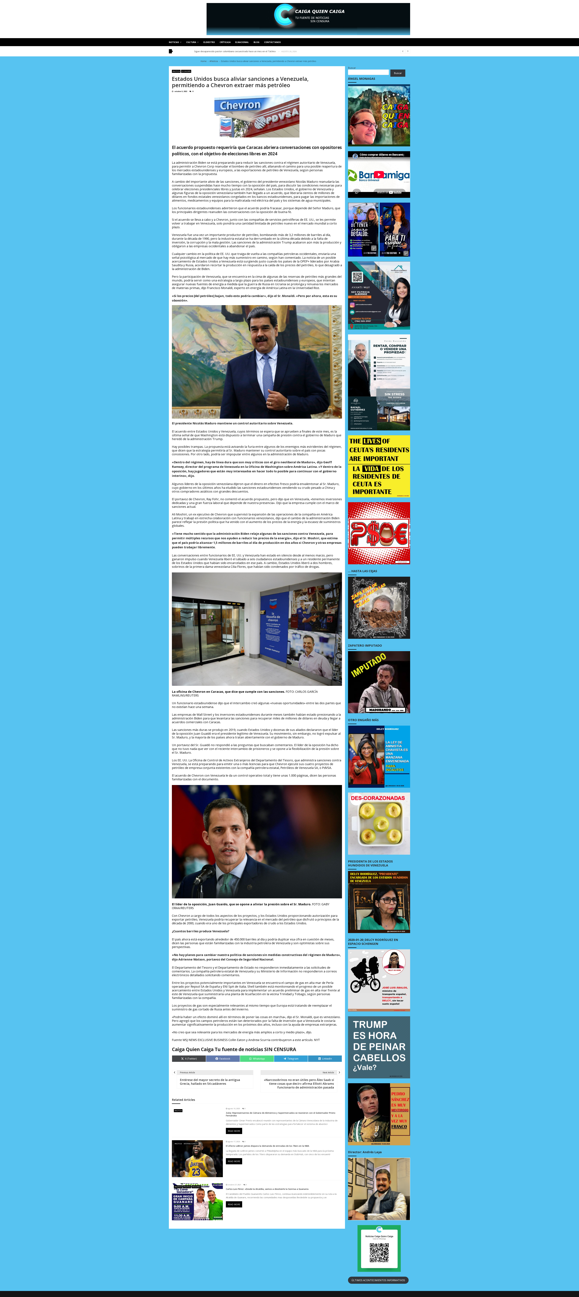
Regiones (196, 1187)
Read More (234, 1131)
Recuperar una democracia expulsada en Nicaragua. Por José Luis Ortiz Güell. (234, 51)
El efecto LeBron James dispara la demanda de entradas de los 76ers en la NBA (267, 1146)
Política (187, 1187)
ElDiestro (209, 42)
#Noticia (176, 71)
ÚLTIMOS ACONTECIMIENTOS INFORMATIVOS (378, 1280)
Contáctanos (272, 42)
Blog (256, 42)
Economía (186, 71)
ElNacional (242, 42)
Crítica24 (225, 42)
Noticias (174, 42)
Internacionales (191, 1144)
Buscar (352, 68)
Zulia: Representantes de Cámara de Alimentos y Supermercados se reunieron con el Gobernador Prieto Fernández (280, 1114)
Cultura (191, 42)
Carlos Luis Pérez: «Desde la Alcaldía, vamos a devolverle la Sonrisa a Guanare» (267, 1189)
